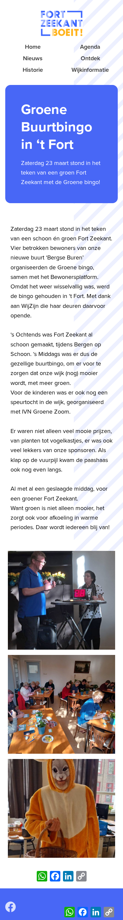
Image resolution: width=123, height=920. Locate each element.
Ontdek (90, 58)
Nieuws (33, 58)
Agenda (90, 46)
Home (33, 46)
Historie (33, 70)
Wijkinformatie (90, 70)
